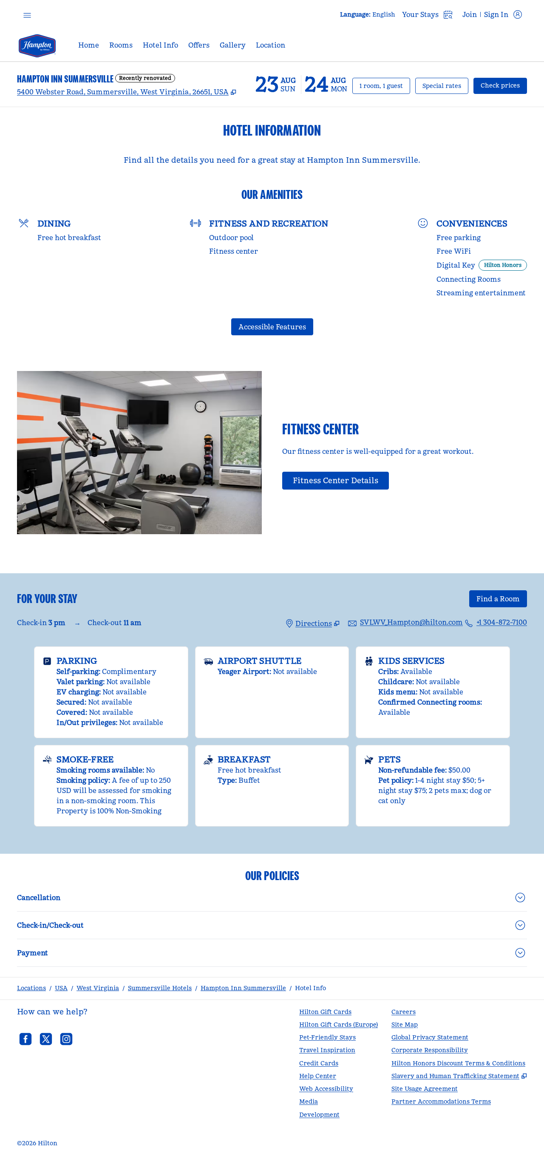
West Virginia (97, 988)
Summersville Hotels (160, 988)
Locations (31, 988)
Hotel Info (310, 988)
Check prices (504, 85)
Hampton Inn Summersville (243, 988)
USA (61, 988)
